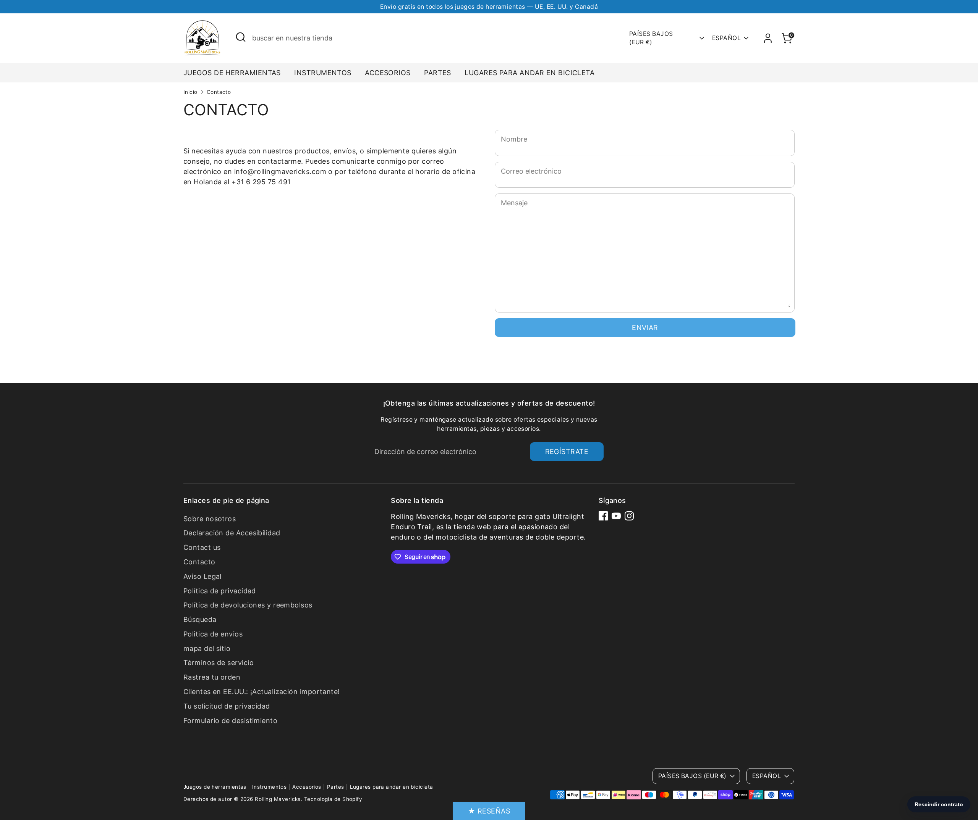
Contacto (219, 92)
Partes (437, 73)
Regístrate (567, 452)
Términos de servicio (218, 663)
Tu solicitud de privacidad (226, 706)
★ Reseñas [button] (489, 811)
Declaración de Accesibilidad (231, 533)
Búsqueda (200, 619)
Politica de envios (213, 634)
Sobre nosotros (209, 519)
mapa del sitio (206, 648)
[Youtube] (616, 515)
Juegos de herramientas (232, 73)
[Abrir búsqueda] (240, 37)
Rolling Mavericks (278, 799)
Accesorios (388, 73)
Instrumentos (322, 73)
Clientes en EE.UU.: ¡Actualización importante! (261, 692)
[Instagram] (629, 515)
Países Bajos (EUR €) (651, 38)
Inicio (190, 92)
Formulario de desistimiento (230, 721)
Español (726, 38)
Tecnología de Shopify (333, 799)
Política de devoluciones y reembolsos (248, 605)
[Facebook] (603, 515)
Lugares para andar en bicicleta (529, 73)
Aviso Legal (202, 576)
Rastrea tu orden (211, 677)
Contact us (202, 547)
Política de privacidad (219, 591)
